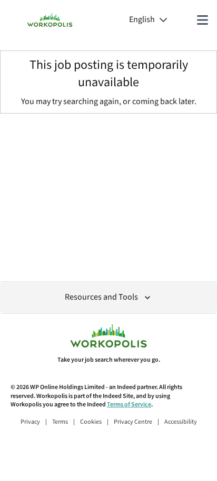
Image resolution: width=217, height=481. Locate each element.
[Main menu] (202, 20)
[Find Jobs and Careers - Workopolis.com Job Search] (49, 20)
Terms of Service (129, 404)
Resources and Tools (101, 297)
